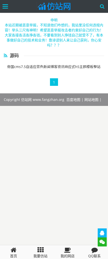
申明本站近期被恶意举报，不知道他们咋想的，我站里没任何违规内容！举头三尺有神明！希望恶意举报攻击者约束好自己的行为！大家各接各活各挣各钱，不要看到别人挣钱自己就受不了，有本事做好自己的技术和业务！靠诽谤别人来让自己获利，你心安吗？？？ (54, 32)
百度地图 (73, 99)
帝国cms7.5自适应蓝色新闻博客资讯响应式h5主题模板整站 (53, 66)
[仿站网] (55, 6)
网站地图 (91, 99)
